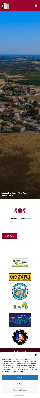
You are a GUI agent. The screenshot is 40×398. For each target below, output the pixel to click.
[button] (37, 355)
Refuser (20, 384)
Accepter (20, 378)
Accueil (5, 193)
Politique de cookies (19, 395)
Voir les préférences (20, 390)
